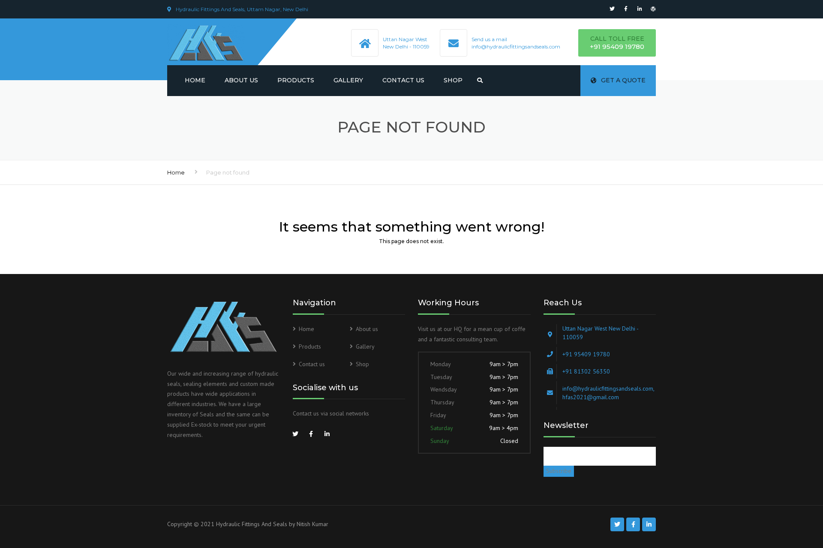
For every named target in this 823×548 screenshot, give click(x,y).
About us (241, 80)
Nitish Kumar (312, 524)
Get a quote (623, 80)
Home (195, 80)
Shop (453, 80)
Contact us (403, 80)
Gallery (348, 80)
